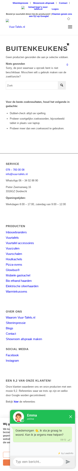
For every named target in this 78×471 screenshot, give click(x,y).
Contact (63, 3)
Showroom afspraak (43, 3)
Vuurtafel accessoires (20, 243)
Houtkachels (14, 259)
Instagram (12, 360)
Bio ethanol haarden (19, 280)
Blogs (9, 328)
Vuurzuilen (12, 248)
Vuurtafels (12, 237)
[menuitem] (20, 3)
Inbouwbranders (16, 232)
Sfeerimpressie (20, 3)
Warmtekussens (16, 291)
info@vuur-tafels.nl (17, 174)
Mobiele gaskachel (18, 275)
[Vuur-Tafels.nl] (32, 27)
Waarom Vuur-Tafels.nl (20, 317)
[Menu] (70, 27)
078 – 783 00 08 (15, 169)
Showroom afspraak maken (24, 339)
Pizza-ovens (14, 264)
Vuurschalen (14, 253)
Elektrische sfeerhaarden (22, 286)
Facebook (12, 355)
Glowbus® (13, 270)
